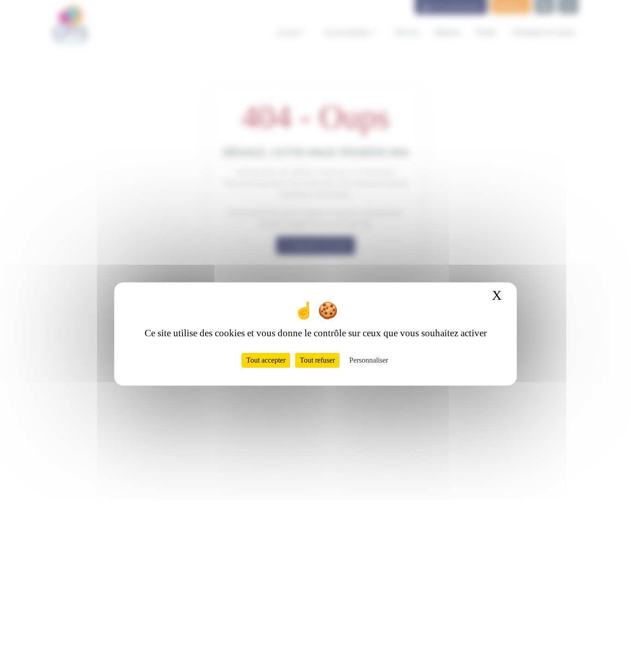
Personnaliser (368, 360)
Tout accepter (265, 360)
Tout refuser (317, 360)
